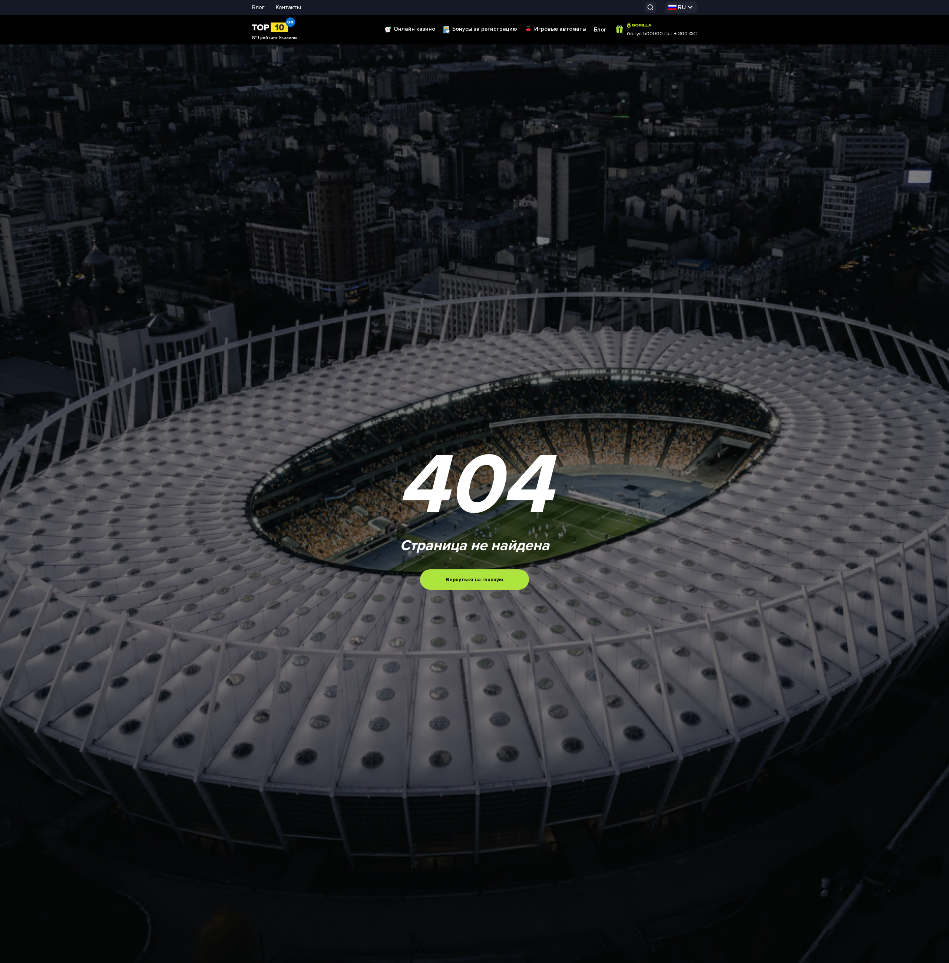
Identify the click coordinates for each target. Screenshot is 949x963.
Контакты (288, 7)
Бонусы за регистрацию (484, 29)
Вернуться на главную (474, 579)
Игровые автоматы (560, 29)
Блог (258, 7)
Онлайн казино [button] (414, 29)
